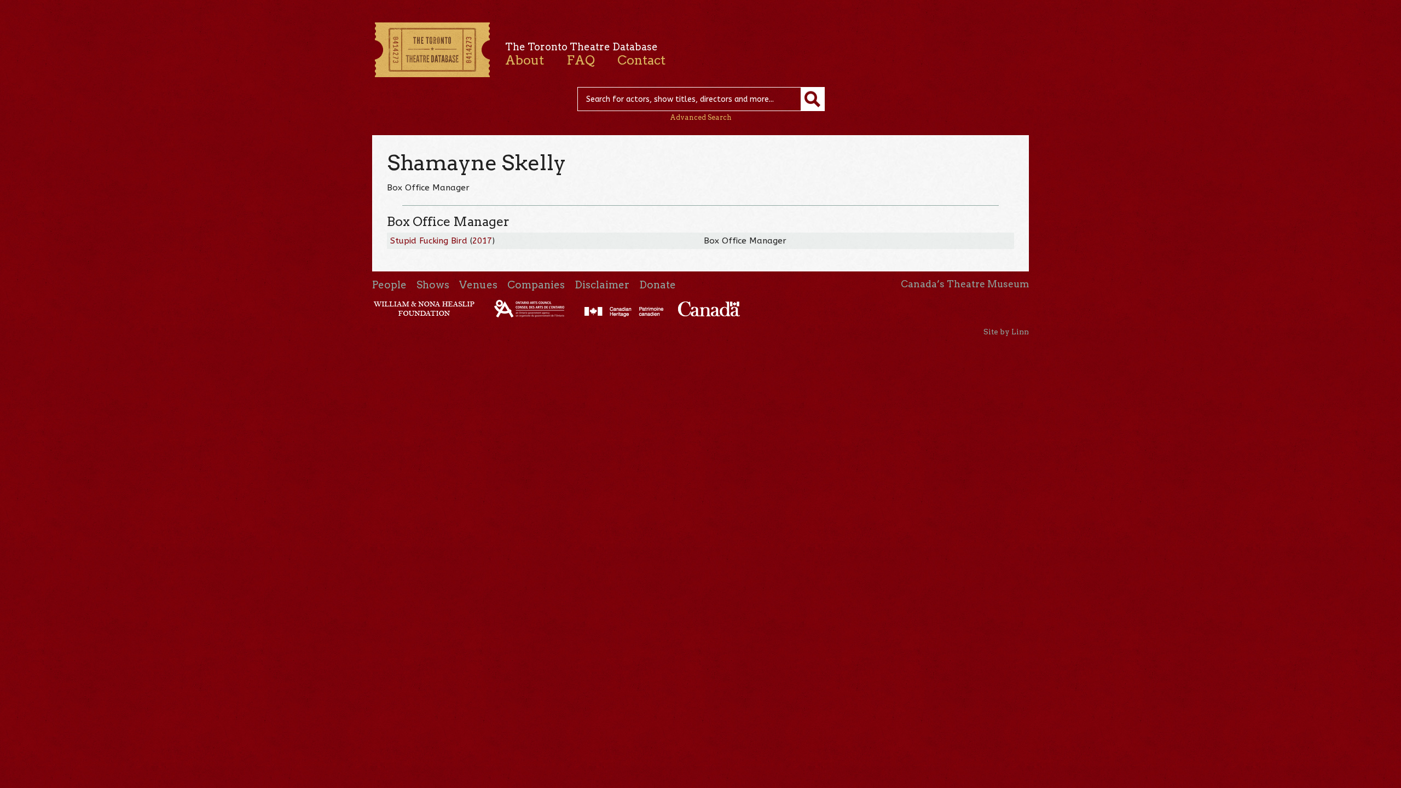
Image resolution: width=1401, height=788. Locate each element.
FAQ (580, 60)
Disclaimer (602, 285)
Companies (536, 285)
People (389, 285)
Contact (641, 60)
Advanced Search (701, 117)
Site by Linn (1006, 331)
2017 (482, 241)
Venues (478, 285)
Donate (657, 285)
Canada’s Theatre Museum (965, 284)
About (524, 60)
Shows (432, 285)
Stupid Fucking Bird (428, 241)
